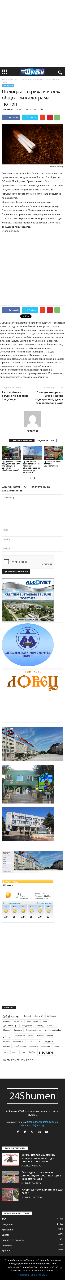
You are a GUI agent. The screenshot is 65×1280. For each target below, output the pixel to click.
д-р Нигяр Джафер (53, 1030)
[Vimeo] (32, 1132)
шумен (47, 1052)
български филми (33, 1030)
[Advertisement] (32, 33)
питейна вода (20, 1046)
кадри (30, 1035)
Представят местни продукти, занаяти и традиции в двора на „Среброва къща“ (11, 465)
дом (3, 79)
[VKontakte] (40, 1132)
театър (15, 1052)
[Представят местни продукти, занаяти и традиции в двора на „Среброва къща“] (11, 453)
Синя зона (51, 1025)
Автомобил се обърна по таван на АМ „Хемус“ (15, 395)
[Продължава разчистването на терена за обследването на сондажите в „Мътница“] (32, 453)
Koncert (27, 1016)
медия (50, 1035)
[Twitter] (25, 1132)
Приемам (23, 1274)
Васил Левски (32, 1021)
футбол (32, 1052)
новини (48, 1041)
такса (5, 1052)
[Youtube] (47, 1132)
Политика (7, 1245)
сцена (56, 1046)
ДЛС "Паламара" (10, 1025)
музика (6, 1041)
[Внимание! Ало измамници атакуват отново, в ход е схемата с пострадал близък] (10, 1159)
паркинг (6, 1046)
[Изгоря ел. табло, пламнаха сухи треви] (10, 1194)
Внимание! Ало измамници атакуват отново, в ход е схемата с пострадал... (38, 1158)
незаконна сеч (33, 1041)
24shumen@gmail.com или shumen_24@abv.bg (40, 1123)
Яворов (6, 1030)
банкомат (18, 1030)
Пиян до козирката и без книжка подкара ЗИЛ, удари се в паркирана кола (49, 397)
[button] (59, 72)
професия (45, 1046)
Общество (12, 79)
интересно (20, 1035)
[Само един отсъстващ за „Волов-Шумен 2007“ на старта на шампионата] (10, 1177)
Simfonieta (51, 1016)
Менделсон (27, 1025)
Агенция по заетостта (12, 1021)
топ (23, 1052)
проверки (33, 1046)
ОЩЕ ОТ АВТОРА (45, 440)
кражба (40, 1035)
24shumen (11, 1016)
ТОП (4, 1219)
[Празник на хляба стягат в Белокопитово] (53, 453)
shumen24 (38, 1016)
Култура (6, 1250)
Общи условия (39, 1274)
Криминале (7, 1229)
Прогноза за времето (13, 1239)
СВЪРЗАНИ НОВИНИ (21, 440)
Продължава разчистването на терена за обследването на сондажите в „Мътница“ (32, 466)
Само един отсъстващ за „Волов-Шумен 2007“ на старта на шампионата (41, 1175)
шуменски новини (18, 1059)
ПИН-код (39, 1025)
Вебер (44, 1021)
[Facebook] (18, 1132)
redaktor (8, 109)
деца (7, 1035)
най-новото (18, 1041)
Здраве (5, 1234)
